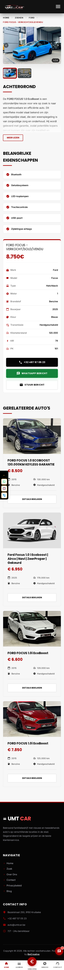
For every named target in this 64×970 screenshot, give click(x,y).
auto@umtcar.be (16, 924)
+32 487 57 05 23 (32, 362)
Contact (9, 879)
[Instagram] (4, 488)
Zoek (7, 868)
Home (6, 18)
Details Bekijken (32, 499)
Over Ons (10, 874)
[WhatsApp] (4, 481)
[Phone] (4, 495)
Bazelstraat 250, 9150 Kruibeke (24, 912)
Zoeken (19, 18)
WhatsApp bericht (32, 373)
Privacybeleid (12, 885)
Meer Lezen (13, 137)
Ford (31, 18)
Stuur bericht (32, 385)
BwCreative (34, 954)
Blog (7, 891)
